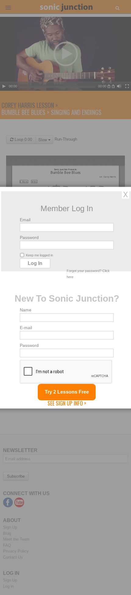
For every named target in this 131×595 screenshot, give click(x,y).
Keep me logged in (39, 255)
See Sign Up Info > (67, 403)
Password (29, 237)
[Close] (125, 194)
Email (25, 219)
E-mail (26, 327)
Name (25, 309)
